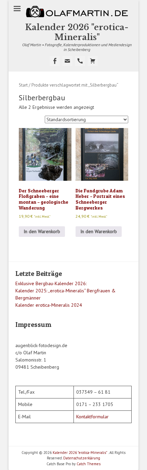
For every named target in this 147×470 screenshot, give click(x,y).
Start (23, 85)
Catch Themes (89, 463)
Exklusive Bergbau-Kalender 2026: (50, 283)
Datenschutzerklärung (81, 458)
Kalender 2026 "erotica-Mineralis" (77, 32)
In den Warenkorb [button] (42, 231)
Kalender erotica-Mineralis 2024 (48, 305)
